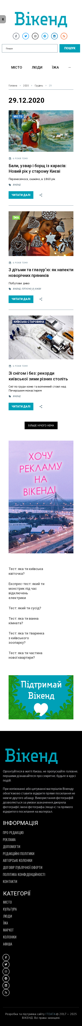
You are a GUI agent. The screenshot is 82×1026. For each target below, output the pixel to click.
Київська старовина (29, 321)
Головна (13, 85)
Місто (18, 116)
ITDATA (50, 1014)
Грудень (39, 85)
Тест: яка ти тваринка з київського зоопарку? (26, 638)
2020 (26, 85)
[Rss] (64, 36)
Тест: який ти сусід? (25, 608)
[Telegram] (45, 36)
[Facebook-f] (16, 36)
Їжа (16, 217)
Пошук (69, 48)
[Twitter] (25, 36)
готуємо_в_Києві (31, 288)
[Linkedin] (54, 36)
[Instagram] (35, 36)
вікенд (16, 184)
